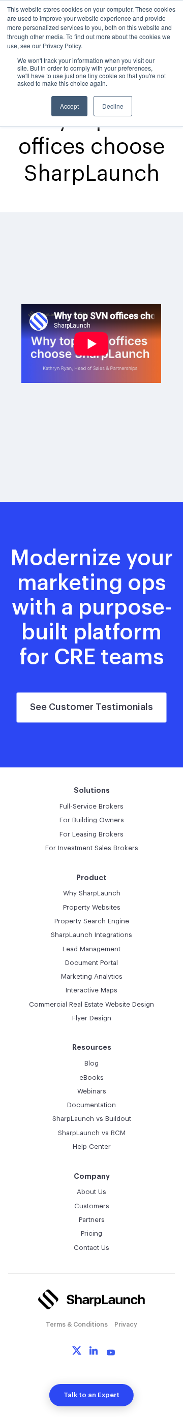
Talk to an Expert (91, 1395)
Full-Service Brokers (91, 806)
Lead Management (91, 949)
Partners (92, 1219)
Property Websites (91, 907)
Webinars (91, 1091)
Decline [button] (113, 106)
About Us (91, 1191)
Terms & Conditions (77, 1325)
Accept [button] (69, 106)
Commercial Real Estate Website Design (91, 1004)
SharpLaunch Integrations (91, 934)
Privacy (125, 1325)
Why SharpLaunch (91, 893)
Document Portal (91, 962)
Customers (91, 1206)
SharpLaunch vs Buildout (91, 1118)
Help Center (92, 1146)
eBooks (91, 1077)
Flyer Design (91, 1018)
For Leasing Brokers (91, 834)
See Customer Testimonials (91, 707)
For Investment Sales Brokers (91, 848)
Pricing (91, 1233)
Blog (91, 1063)
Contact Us (91, 1247)
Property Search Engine (91, 921)
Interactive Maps (91, 990)
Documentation (91, 1105)
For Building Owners (91, 820)
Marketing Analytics (92, 976)
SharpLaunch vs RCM (92, 1133)
